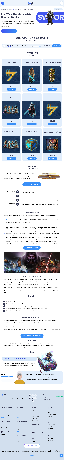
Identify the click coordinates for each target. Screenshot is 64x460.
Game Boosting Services (6, 9)
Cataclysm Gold (4, 423)
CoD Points (34, 428)
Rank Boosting (20, 439)
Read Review (47, 45)
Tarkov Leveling (51, 438)
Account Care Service (21, 425)
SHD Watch (50, 428)
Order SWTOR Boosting (32, 184)
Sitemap (50, 395)
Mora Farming (19, 427)
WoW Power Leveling (5, 415)
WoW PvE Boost (4, 413)
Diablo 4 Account (51, 410)
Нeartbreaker (50, 426)
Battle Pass (34, 441)
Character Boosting (52, 414)
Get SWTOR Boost (9, 31)
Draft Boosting (35, 418)
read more (32, 455)
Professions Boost (5, 427)
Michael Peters (7, 376)
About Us (50, 396)
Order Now (57, 45)
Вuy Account (19, 415)
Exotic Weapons (51, 424)
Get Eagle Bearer (51, 430)
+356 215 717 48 (16, 395)
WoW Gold (3, 410)
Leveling (2, 425)
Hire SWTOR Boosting (32, 247)
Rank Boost (3, 436)
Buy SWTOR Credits (11, 219)
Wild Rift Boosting (5, 440)
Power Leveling (20, 413)
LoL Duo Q (3, 438)
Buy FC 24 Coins (35, 416)
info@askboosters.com (17, 397)
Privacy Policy (45, 397)
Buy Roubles (50, 440)
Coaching (3, 434)
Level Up (34, 435)
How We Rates (50, 399)
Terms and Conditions (45, 395)
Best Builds (50, 416)
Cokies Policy (45, 399)
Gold (49, 412)
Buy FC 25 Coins (35, 410)
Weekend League (35, 420)
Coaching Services (20, 437)
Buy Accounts (35, 427)
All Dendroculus (20, 429)
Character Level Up (21, 423)
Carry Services (20, 411)
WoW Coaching (4, 411)
